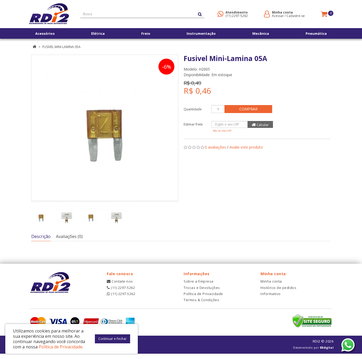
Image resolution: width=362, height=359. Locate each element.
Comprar (248, 108)
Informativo (271, 293)
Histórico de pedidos (278, 287)
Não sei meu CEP (222, 130)
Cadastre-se (295, 16)
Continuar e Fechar (112, 338)
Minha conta (271, 281)
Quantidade (193, 109)
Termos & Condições (201, 299)
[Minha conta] (267, 13)
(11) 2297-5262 (237, 16)
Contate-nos (122, 281)
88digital (327, 347)
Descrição (41, 236)
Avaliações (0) (69, 236)
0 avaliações (215, 147)
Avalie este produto (246, 147)
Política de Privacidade (203, 293)
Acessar (278, 16)
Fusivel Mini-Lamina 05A (61, 47)
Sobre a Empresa (199, 281)
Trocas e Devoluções (202, 287)
